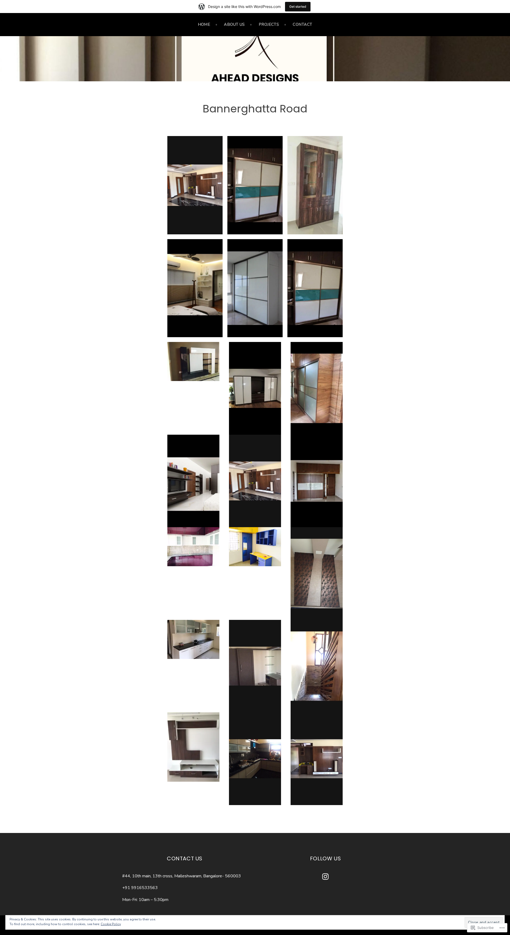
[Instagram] (325, 876)
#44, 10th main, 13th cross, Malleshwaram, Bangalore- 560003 (181, 876)
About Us (234, 24)
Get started (297, 7)
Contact (302, 24)
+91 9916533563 (140, 888)
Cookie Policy (111, 924)
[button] (195, 185)
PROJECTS (269, 24)
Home (204, 24)
